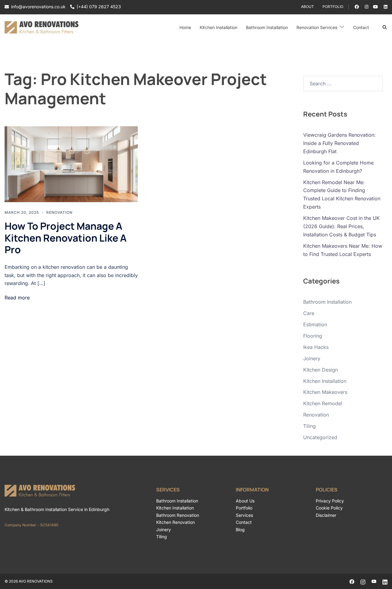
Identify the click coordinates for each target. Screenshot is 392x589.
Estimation (315, 324)
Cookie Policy (329, 507)
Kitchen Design (320, 370)
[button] (385, 27)
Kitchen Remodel (322, 403)
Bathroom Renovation (177, 515)
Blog (240, 529)
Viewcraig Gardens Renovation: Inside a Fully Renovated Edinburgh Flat (339, 143)
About (307, 6)
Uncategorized (320, 437)
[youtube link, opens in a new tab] (375, 6)
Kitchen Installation (218, 27)
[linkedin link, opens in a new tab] (385, 6)
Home (185, 27)
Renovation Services (316, 27)
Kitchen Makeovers (325, 392)
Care (308, 313)
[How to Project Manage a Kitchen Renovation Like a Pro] (71, 164)
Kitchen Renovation (175, 522)
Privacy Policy (330, 500)
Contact (361, 27)
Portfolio (332, 6)
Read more (17, 297)
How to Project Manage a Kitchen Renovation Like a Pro (65, 237)
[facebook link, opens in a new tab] (356, 6)
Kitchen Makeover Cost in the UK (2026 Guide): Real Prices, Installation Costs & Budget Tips (341, 226)
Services (244, 515)
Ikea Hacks (316, 347)
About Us (245, 500)
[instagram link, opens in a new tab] (366, 6)
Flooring (312, 336)
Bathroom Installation (267, 27)
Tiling (309, 426)
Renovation (59, 212)
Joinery (311, 358)
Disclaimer (326, 515)
